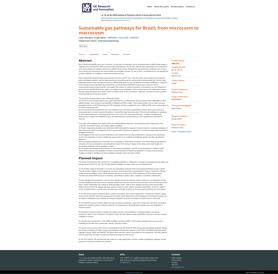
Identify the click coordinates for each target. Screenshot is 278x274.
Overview (82, 54)
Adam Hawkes (176, 108)
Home (149, 7)
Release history (177, 7)
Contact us (190, 7)
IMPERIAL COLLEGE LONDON (123, 37)
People (105, 54)
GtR (121, 262)
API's (131, 258)
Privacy (128, 272)
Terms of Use (135, 272)
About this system (161, 7)
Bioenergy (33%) (177, 127)
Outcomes (126, 54)
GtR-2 (128, 262)
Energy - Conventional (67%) (181, 131)
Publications (115, 54)
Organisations (94, 54)
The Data (82, 258)
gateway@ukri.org (178, 267)
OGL (141, 272)
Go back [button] (84, 46)
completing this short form (121, 20)
